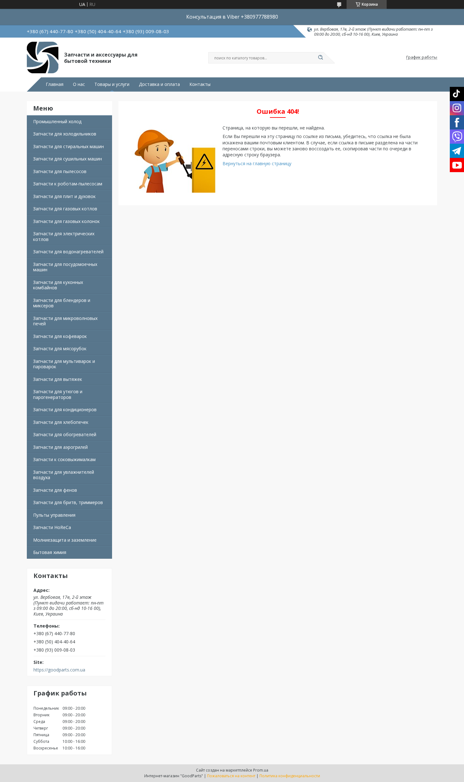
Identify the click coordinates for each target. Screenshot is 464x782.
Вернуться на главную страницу (257, 163)
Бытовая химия (49, 552)
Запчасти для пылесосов (59, 171)
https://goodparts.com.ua (59, 670)
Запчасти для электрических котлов (63, 236)
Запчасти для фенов (55, 490)
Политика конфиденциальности (289, 776)
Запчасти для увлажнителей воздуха (63, 475)
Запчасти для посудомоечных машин (65, 267)
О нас (79, 84)
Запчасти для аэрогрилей (60, 447)
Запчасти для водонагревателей (68, 252)
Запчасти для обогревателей (64, 434)
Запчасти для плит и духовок (64, 196)
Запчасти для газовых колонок (66, 221)
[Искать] (320, 57)
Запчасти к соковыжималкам (64, 459)
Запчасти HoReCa (52, 527)
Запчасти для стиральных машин (68, 146)
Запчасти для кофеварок (60, 336)
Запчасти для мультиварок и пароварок (64, 364)
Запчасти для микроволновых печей (65, 321)
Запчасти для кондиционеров (65, 409)
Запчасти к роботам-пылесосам (67, 184)
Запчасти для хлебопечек (60, 422)
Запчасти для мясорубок (59, 349)
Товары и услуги (111, 84)
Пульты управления (54, 515)
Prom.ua (260, 770)
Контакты (200, 84)
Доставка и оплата (159, 84)
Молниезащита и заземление (65, 540)
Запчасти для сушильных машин (67, 159)
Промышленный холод (57, 121)
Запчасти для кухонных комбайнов (58, 285)
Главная (54, 84)
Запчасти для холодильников (64, 134)
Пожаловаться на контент (231, 776)
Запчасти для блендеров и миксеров (61, 303)
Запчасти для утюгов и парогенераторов (57, 394)
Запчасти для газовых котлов (65, 209)
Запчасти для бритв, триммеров (68, 502)
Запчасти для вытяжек (57, 379)
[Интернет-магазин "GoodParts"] (42, 57)
